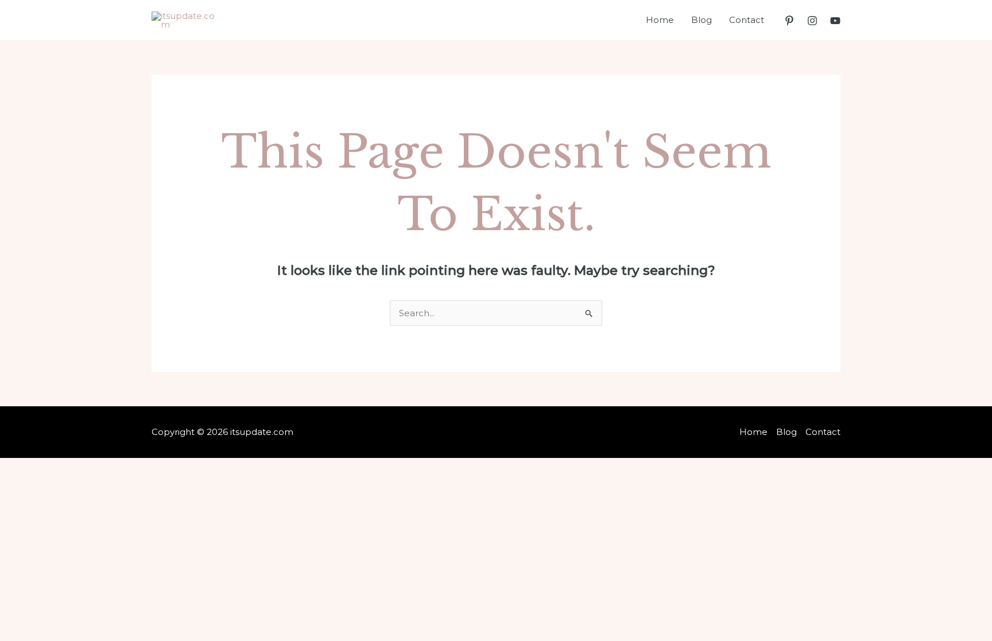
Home (660, 19)
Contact (746, 19)
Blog (701, 19)
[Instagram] (812, 20)
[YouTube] (835, 20)
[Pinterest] (789, 20)
